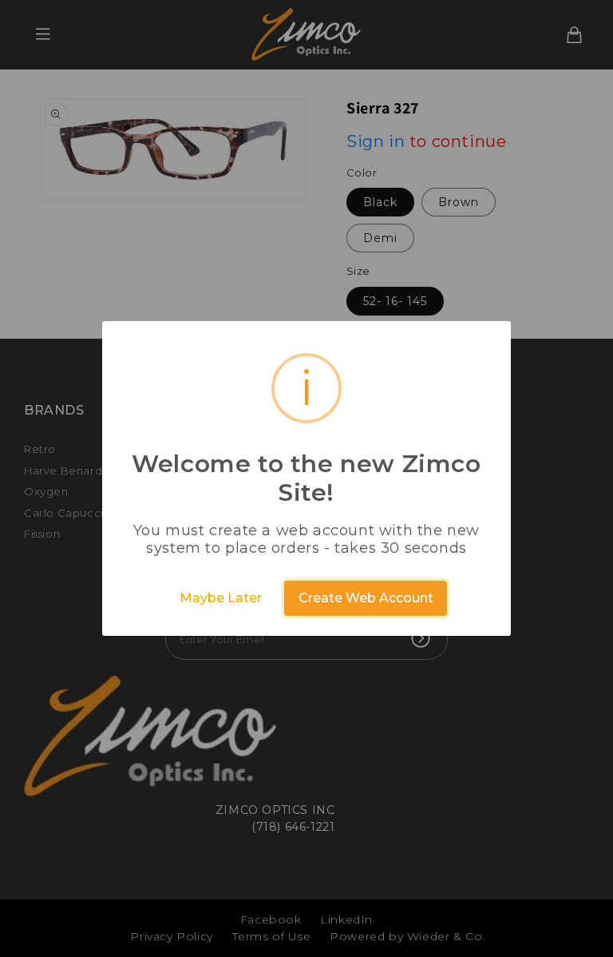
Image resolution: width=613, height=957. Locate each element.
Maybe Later (221, 598)
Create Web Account (366, 598)
